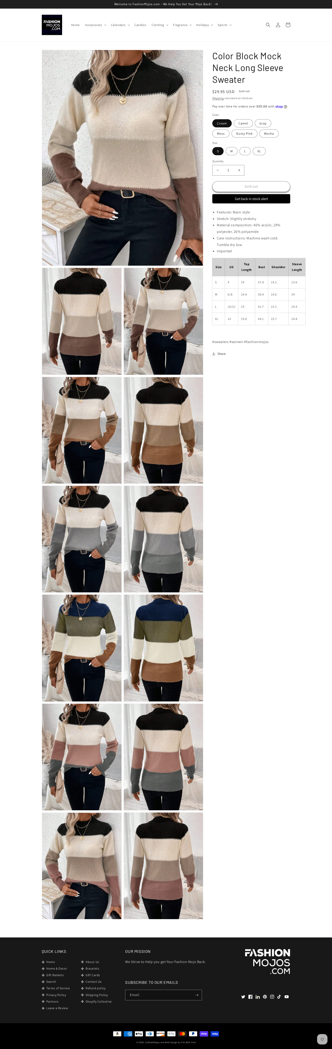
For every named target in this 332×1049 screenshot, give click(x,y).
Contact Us (94, 982)
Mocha (269, 133)
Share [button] (221, 354)
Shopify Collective (99, 1001)
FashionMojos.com (154, 1042)
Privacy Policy (56, 995)
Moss (221, 133)
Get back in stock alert (251, 198)
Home (50, 962)
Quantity (218, 161)
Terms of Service (58, 988)
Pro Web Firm (188, 1042)
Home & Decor (56, 968)
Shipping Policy (97, 995)
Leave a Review (57, 1008)
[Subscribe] (197, 995)
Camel (243, 123)
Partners (52, 1001)
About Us (92, 962)
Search (51, 982)
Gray (263, 123)
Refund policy (96, 988)
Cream (222, 123)
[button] (95, 25)
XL (259, 151)
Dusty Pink (244, 133)
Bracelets (92, 968)
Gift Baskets (55, 975)
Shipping (218, 98)
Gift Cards (93, 975)
